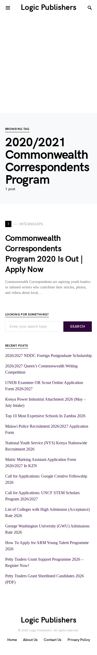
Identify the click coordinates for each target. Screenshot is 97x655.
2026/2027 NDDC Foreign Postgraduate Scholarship (48, 355)
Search (77, 326)
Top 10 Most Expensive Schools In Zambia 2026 (45, 416)
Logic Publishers (48, 7)
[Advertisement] (48, 64)
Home (12, 640)
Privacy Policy (79, 640)
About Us (30, 640)
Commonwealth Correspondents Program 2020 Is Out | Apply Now (44, 254)
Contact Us (52, 640)
